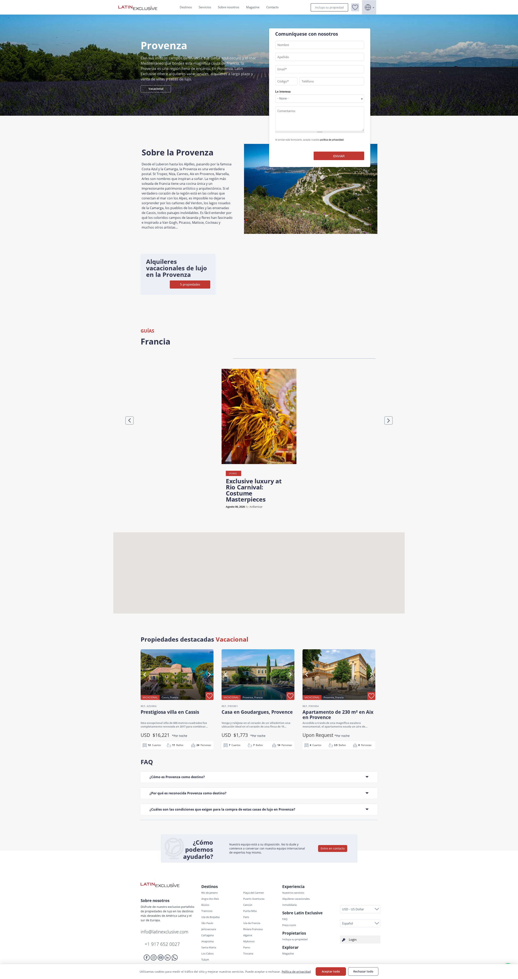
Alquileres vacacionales (296, 899)
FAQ (284, 919)
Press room (289, 925)
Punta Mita (250, 911)
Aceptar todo (331, 971)
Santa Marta (208, 947)
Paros (246, 947)
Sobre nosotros (228, 7)
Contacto (272, 7)
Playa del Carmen (253, 892)
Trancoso (206, 911)
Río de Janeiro (209, 892)
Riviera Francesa (253, 929)
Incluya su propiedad (329, 7)
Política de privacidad (296, 972)
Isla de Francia (251, 923)
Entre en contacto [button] (333, 848)
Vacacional (156, 89)
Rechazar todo (363, 971)
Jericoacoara (208, 929)
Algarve (247, 935)
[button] (355, 7)
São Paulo (207, 923)
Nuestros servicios (293, 892)
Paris (246, 917)
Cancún (247, 905)
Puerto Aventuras (253, 899)
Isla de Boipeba (210, 917)
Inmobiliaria (289, 905)
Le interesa (283, 91)
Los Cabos (207, 953)
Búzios (205, 905)
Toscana (248, 953)
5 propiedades (190, 284)
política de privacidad (332, 139)
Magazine (252, 7)
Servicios (205, 7)
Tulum (205, 959)
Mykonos (249, 941)
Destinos (186, 7)
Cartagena (207, 935)
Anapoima (207, 941)
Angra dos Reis (210, 899)
